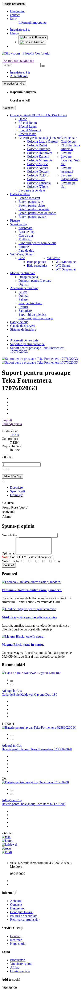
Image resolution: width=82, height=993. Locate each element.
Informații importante (32, 22)
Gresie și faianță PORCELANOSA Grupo (38, 115)
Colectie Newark (38, 171)
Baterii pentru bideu (32, 205)
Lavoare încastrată (67, 169)
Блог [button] (13, 18)
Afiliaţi (14, 967)
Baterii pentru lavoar (32, 216)
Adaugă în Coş (12, 476)
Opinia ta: (8, 553)
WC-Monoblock (66, 262)
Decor (23, 119)
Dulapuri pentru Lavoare (35, 280)
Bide (22, 258)
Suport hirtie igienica (32, 314)
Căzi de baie (69, 138)
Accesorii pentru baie (24, 288)
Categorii (8, 107)
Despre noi (17, 11)
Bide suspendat (37, 265)
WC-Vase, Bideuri (22, 254)
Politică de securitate (23, 916)
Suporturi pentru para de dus (37, 243)
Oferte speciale (20, 971)
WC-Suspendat (66, 269)
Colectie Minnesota (40, 160)
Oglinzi (23, 284)
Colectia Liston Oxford (42, 141)
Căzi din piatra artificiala (70, 147)
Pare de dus (26, 250)
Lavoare (66, 153)
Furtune (24, 247)
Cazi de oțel (68, 141)
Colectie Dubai (37, 145)
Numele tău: (10, 535)
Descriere (16, 487)
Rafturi (23, 307)
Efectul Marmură (30, 130)
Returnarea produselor (25, 919)
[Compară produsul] (11, 684)
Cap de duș (26, 235)
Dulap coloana (28, 277)
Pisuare (15, 220)
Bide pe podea (36, 262)
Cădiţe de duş (19, 322)
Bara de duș (26, 231)
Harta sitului (18, 943)
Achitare (15, 901)
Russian (38, 42)
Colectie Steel (36, 179)
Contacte (16, 904)
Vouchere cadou (21, 963)
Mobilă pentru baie (22, 273)
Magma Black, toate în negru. (23, 644)
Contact (15, 936)
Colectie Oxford (37, 175)
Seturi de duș (18, 224)
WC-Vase (53, 258)
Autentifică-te (19, 76)
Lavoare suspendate (32, 190)
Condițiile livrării (21, 912)
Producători (17, 960)
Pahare (23, 299)
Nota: (5, 561)
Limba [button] (15, 33)
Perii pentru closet (30, 303)
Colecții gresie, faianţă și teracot (40, 138)
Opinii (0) (16, 495)
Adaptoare (25, 228)
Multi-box (25, 239)
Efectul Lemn (28, 126)
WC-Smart (63, 265)
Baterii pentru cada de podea (37, 213)
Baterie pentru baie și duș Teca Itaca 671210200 (33, 804)
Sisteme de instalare (23, 329)
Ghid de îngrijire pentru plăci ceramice (29, 617)
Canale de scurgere (22, 325)
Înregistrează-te (20, 29)
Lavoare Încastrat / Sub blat (70, 160)
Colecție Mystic (37, 164)
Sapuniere (25, 310)
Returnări (16, 940)
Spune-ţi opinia (12, 424)
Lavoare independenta (69, 177)
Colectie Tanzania (39, 183)
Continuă (8, 565)
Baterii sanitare (20, 194)
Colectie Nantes (37, 168)
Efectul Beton (28, 122)
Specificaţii (17, 491)
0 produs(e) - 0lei (14, 83)
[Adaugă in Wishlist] (3, 481)
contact (15, 15)
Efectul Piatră (27, 134)
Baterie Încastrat (29, 198)
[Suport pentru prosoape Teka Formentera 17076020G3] (40, 358)
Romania (40, 37)
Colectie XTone (37, 186)
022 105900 (10, 61)
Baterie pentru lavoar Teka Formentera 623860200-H (37, 749)
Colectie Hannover (39, 153)
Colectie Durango (38, 149)
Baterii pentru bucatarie (34, 209)
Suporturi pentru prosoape (36, 318)
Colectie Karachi (38, 156)
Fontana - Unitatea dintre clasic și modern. (32, 590)
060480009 (26, 61)
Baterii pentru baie (31, 201)
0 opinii (7, 420)
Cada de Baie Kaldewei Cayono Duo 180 (29, 694)
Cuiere (23, 292)
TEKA (14, 435)
